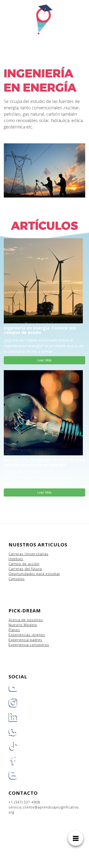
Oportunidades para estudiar (34, 573)
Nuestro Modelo (23, 625)
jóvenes (38, 635)
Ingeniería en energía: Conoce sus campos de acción (40, 330)
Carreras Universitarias (28, 554)
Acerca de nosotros (26, 620)
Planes (14, 630)
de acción (30, 564)
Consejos (17, 578)
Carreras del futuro (25, 569)
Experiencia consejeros (29, 644)
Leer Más (44, 360)
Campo (15, 564)
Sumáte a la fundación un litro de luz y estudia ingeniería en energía (44, 462)
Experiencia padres (25, 639)
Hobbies (16, 559)
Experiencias (20, 635)
